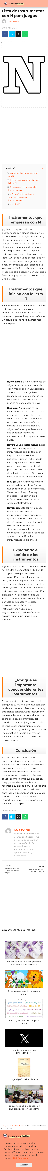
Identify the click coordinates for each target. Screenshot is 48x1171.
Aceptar (24, 1165)
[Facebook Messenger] (12, 34)
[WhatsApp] (25, 34)
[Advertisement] (24, 136)
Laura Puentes (13, 21)
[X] (18, 34)
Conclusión (15, 204)
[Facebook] (5, 34)
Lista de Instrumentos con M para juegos (36, 869)
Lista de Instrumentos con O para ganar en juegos (12, 869)
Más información (20, 1158)
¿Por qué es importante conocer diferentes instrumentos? (21, 197)
